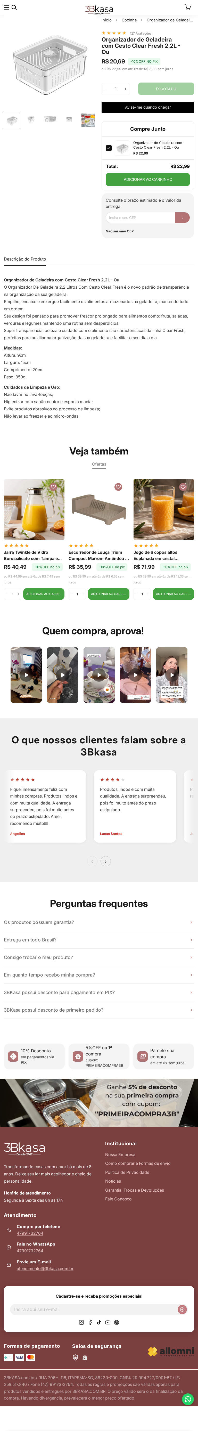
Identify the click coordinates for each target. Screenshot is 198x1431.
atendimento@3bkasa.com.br (45, 1268)
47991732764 (30, 1233)
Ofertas (99, 464)
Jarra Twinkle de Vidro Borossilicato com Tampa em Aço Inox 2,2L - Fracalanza (33, 556)
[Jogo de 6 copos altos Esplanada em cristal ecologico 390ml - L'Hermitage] (164, 509)
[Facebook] (90, 1322)
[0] (187, 7)
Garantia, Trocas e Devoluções (134, 1190)
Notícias (113, 1181)
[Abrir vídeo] (26, 675)
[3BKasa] (99, 9)
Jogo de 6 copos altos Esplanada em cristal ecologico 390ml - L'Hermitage (155, 556)
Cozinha (129, 20)
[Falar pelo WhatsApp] (188, 1399)
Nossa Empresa (120, 1154)
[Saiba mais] (99, 1103)
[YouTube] (107, 1322)
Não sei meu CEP (120, 231)
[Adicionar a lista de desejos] (87, 24)
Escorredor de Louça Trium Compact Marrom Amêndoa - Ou (98, 556)
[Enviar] (182, 1309)
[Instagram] (81, 1322)
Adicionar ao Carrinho (148, 179)
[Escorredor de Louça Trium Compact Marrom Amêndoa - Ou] (99, 509)
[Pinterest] (116, 1322)
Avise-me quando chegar (148, 107)
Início (107, 20)
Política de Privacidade (127, 1172)
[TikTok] (99, 1322)
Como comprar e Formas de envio (138, 1163)
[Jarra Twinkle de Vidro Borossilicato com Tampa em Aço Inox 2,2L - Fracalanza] (34, 509)
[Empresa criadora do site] (171, 1351)
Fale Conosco (118, 1198)
